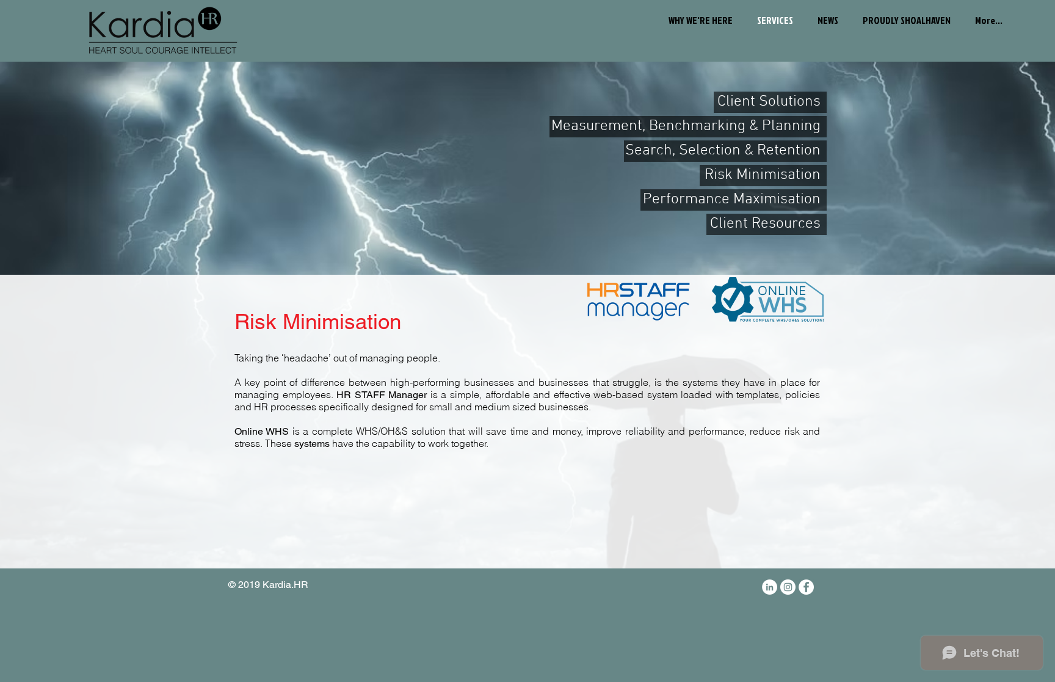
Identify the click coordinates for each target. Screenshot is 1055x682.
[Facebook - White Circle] (806, 587)
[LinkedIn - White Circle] (769, 587)
